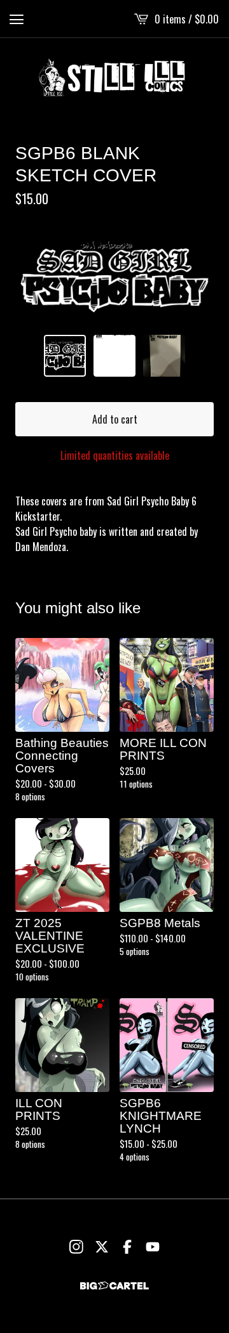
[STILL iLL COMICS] (114, 77)
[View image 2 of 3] (114, 356)
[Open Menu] (16, 19)
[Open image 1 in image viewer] (114, 277)
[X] (101, 1246)
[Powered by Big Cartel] (114, 1286)
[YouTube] (152, 1246)
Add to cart (114, 419)
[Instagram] (76, 1246)
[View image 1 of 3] (65, 356)
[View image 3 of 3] (164, 356)
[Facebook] (127, 1246)
